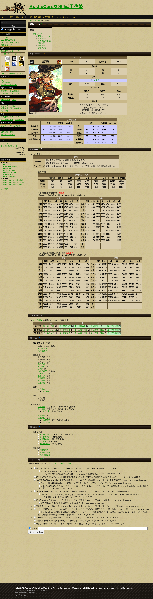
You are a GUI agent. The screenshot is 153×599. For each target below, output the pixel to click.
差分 (53, 17)
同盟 (6, 42)
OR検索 (19, 30)
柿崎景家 (46, 420)
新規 (11, 17)
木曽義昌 (41, 380)
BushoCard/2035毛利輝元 (13, 180)
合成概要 (4, 93)
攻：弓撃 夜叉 (80, 326)
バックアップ (62, 17)
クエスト (4, 126)
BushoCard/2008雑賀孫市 (13, 184)
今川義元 (41, 373)
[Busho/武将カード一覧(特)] (21, 60)
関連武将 (41, 43)
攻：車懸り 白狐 (97, 330)
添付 (23, 17)
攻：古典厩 (94, 80)
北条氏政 (41, 376)
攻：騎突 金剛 (65, 326)
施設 (13, 106)
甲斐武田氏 (44, 450)
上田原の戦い (45, 437)
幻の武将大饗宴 (7, 132)
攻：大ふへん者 (49, 330)
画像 (2, 73)
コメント (4, 143)
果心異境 (4, 111)
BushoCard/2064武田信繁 (56, 6)
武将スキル (5, 80)
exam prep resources (11, 166)
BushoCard (36, 20)
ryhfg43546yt (8, 174)
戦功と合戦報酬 (7, 120)
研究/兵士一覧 (6, 108)
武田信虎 (41, 364)
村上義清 (41, 415)
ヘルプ (74, 17)
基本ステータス (44, 36)
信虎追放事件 (45, 452)
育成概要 (4, 91)
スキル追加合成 (44, 41)
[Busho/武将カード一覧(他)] (7, 70)
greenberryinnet (9, 172)
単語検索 (37, 17)
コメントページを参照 (63, 463)
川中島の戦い (45, 444)
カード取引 (9, 73)
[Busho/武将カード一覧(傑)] (21, 65)
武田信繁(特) (43, 351)
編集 (17, 17)
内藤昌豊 (41, 407)
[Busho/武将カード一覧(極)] (14, 60)
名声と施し (19, 120)
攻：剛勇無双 (65, 330)
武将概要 (4, 51)
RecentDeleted (9, 176)
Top (29, 20)
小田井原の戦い (46, 434)
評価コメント (43, 48)
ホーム (3, 17)
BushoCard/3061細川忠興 (13, 182)
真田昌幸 (41, 409)
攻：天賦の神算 (81, 330)
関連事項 (41, 45)
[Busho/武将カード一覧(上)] (7, 65)
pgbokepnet (7, 165)
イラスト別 (18, 73)
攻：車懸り (95, 326)
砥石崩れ (43, 441)
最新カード (14, 51)
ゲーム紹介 (5, 37)
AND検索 (8, 30)
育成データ (42, 38)
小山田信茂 (42, 371)
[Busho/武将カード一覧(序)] (14, 65)
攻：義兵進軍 (48, 326)
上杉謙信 (41, 418)
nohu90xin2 (7, 168)
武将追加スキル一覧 (9, 85)
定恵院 (40, 369)
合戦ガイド (14, 117)
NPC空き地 (5, 100)
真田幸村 (46, 411)
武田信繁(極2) (43, 348)
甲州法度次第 (45, 455)
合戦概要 (4, 117)
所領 (14, 100)
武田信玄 (41, 366)
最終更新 (46, 17)
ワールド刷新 (15, 126)
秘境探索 (17, 108)
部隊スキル (5, 82)
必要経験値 (14, 91)
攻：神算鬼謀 (112, 326)
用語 (17, 42)
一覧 (30, 17)
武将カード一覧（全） (13, 54)
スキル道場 (14, 93)
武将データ (37, 34)
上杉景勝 (41, 383)
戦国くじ (4, 45)
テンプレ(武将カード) (9, 146)
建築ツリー (5, 106)
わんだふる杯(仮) (8, 135)
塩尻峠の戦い (45, 439)
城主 (11, 42)
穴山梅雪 (41, 378)
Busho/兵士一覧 (9, 171)
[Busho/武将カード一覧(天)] (7, 60)
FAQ (11, 45)
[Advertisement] (53, 557)
